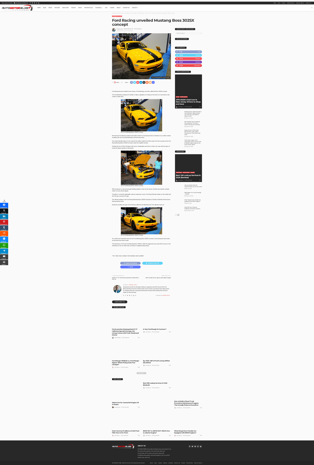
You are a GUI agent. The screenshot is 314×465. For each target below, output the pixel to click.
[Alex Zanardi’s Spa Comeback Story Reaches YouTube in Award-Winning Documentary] (179, 123)
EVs (106, 8)
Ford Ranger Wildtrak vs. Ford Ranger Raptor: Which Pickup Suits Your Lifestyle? (125, 363)
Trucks (73, 8)
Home (39, 8)
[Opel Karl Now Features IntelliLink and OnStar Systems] (179, 209)
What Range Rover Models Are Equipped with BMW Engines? (185, 432)
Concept (124, 255)
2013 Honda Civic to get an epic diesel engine (158, 277)
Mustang (132, 255)
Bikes (80, 8)
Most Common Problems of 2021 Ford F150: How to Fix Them (125, 432)
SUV (184, 427)
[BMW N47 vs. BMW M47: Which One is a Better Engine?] (157, 420)
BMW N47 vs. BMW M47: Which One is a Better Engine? (156, 432)
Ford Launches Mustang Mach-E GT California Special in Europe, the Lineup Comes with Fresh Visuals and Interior (125, 332)
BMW (145, 427)
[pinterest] (188, 58)
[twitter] (188, 55)
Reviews (57, 8)
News (50, 8)
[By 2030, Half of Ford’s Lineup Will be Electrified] (157, 350)
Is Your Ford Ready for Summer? (154, 329)
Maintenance (192, 397)
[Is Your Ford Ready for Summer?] (157, 318)
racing (137, 255)
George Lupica (120, 29)
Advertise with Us (300, 3)
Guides (177, 96)
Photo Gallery (178, 427)
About (275, 3)
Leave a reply (119, 302)
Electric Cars (120, 325)
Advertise (126, 8)
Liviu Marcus (148, 332)
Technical (98, 8)
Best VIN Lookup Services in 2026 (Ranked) (188, 176)
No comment (138, 29)
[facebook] (188, 51)
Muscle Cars (119, 16)
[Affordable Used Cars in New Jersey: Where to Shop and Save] (188, 91)
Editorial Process (291, 3)
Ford (113, 16)
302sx (117, 255)
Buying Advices (183, 96)
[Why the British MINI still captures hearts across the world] (179, 187)
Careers (283, 3)
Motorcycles (88, 8)
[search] (312, 7)
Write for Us (177, 463)
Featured (119, 399)
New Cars (65, 8)
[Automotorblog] (17, 8)
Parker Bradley (117, 337)
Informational (186, 172)
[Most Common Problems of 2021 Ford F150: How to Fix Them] (126, 420)
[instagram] (188, 62)
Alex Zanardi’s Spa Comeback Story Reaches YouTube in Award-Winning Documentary (192, 123)
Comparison (119, 357)
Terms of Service (198, 463)
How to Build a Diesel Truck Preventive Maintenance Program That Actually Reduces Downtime (186, 403)
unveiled (141, 255)
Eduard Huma (117, 407)
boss (120, 255)
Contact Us (308, 3)
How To (186, 397)
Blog (44, 8)
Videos (187, 427)
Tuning (112, 8)
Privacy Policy (189, 463)
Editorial (165, 463)
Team (279, 3)
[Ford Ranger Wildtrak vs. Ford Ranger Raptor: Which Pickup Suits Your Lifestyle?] (126, 350)
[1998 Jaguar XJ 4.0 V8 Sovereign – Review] (179, 194)
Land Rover (177, 426)
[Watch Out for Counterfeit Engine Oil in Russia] (126, 391)
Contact (134, 8)
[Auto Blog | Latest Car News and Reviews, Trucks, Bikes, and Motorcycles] (123, 446)
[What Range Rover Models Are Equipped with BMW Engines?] (179, 201)
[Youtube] (188, 65)
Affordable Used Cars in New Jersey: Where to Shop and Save (188, 102)
